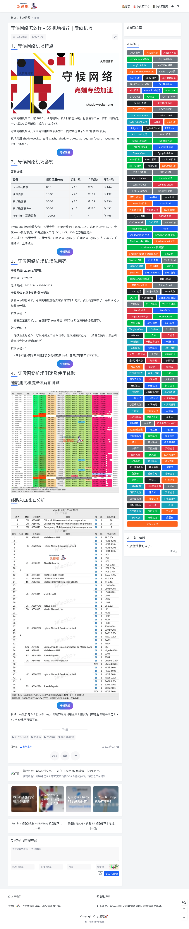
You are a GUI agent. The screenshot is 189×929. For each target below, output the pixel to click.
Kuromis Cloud (139, 178)
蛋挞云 (152, 479)
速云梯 (152, 492)
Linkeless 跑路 (165, 191)
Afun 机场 (135, 52)
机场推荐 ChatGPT (166, 423)
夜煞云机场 (135, 379)
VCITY (133, 297)
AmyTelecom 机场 (139, 59)
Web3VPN (165, 310)
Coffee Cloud (165, 115)
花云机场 (169, 473)
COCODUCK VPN (139, 115)
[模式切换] (172, 6)
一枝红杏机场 (152, 341)
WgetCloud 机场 (139, 316)
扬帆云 (147, 423)
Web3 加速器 (169, 304)
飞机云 (169, 511)
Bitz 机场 (134, 90)
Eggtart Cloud (152, 128)
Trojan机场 (152, 291)
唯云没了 (152, 366)
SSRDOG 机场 (136, 266)
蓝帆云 (135, 479)
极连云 (153, 429)
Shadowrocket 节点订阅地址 (143, 253)
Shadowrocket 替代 (165, 241)
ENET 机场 (165, 134)
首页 (13, 17)
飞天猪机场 (135, 511)
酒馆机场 (169, 492)
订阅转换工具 (154, 486)
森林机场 (152, 436)
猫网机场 (135, 454)
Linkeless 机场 (139, 191)
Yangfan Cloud (136, 329)
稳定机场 (169, 461)
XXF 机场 (169, 322)
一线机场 (170, 341)
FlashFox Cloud (165, 147)
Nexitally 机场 (140, 203)
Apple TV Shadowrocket (141, 71)
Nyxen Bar (169, 209)
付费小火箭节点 (137, 354)
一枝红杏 (134, 341)
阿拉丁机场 (135, 505)
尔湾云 (135, 410)
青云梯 (152, 505)
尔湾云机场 (152, 410)
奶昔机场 (169, 385)
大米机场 (169, 379)
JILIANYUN (165, 172)
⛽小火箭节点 (141, 6)
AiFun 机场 (152, 52)
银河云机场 (135, 498)
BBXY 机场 (151, 77)
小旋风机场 (170, 392)
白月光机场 (169, 454)
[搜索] (178, 6)
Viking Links (147, 297)
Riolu (165, 228)
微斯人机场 (152, 417)
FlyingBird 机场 (165, 153)
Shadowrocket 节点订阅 (152, 247)
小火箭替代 (135, 398)
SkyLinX (169, 253)
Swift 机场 (170, 272)
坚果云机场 (153, 373)
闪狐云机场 (152, 498)
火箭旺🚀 (102, 916)
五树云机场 (169, 348)
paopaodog (170, 222)
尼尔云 (169, 410)
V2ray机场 (169, 291)
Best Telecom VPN (139, 84)
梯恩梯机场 (135, 436)
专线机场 (152, 348)
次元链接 (152, 442)
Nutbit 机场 (152, 209)
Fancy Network (139, 140)
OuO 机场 (153, 222)
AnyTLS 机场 (139, 65)
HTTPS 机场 (135, 165)
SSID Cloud (170, 260)
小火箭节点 (169, 398)
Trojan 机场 (135, 291)
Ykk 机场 (170, 329)
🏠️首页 (126, 6)
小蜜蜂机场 (135, 404)
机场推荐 (25, 17)
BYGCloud (135, 96)
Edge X (134, 128)
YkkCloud (135, 335)
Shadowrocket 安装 (165, 234)
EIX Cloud (170, 128)
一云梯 (152, 335)
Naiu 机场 (169, 197)
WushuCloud (165, 316)
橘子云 (135, 442)
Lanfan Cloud (139, 184)
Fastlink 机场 (165, 140)
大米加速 (152, 379)
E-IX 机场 (171, 121)
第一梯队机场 (136, 467)
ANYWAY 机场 (165, 65)
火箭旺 (135, 448)
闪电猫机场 (169, 498)
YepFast (155, 329)
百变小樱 (135, 461)
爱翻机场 (169, 448)
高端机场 (152, 517)
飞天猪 (169, 505)
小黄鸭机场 (169, 404)
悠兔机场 (133, 423)
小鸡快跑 (152, 404)
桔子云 (170, 429)
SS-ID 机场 (153, 260)
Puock (101, 921)
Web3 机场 (139, 310)
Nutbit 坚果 (135, 209)
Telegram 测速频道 (139, 278)
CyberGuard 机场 (138, 121)
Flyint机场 (135, 159)
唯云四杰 (170, 360)
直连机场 (152, 461)
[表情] (100, 874)
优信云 (154, 354)
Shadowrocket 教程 (139, 241)
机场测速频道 (136, 429)
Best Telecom (169, 77)
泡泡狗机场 (169, 442)
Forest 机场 (150, 159)
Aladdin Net (170, 52)
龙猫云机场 (152, 523)
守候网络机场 (67, 737)
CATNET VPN (169, 96)
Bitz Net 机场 (165, 84)
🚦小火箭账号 (160, 6)
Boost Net (170, 90)
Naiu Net (152, 197)
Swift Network (152, 272)
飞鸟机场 (135, 517)
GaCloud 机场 (169, 159)
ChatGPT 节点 (165, 103)
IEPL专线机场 (169, 165)
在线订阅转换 (136, 373)
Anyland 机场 (165, 59)
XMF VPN (135, 322)
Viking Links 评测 (167, 297)
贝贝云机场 (135, 492)
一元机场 (169, 335)
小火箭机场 (152, 398)
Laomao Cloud (165, 184)
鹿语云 (169, 517)
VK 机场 (135, 304)
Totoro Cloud (165, 285)
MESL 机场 (135, 197)
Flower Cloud (139, 153)
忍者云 (169, 417)
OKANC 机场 (165, 216)
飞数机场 (152, 511)
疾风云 (152, 454)
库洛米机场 (135, 417)
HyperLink (152, 165)
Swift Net (134, 272)
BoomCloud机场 (152, 90)
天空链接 (135, 385)
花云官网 (152, 473)
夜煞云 (170, 373)
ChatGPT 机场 (140, 103)
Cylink (157, 121)
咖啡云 (153, 360)
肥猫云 (135, 473)
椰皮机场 (169, 436)
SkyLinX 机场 (135, 260)
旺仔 (60, 771)
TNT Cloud (165, 278)
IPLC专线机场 (21, 737)
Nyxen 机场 (139, 216)
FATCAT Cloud (140, 147)
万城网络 (135, 348)
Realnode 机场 (139, 228)
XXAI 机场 (152, 322)
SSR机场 (154, 266)
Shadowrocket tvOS (140, 234)
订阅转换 (169, 479)
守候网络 (50, 737)
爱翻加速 (152, 448)
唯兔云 (169, 366)
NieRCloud (165, 203)
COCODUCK (165, 109)
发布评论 (113, 873)
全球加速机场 (136, 360)
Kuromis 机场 (165, 178)
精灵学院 (153, 467)
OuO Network (136, 222)
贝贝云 (170, 486)
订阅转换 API (135, 486)
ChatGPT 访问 (140, 109)
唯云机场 (135, 366)
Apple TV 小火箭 (167, 71)
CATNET (151, 96)
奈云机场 (152, 385)
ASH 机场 (135, 77)
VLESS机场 (151, 304)
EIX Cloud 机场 (139, 134)
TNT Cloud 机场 (139, 285)
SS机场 (37, 737)
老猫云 (170, 467)
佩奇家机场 (170, 354)
